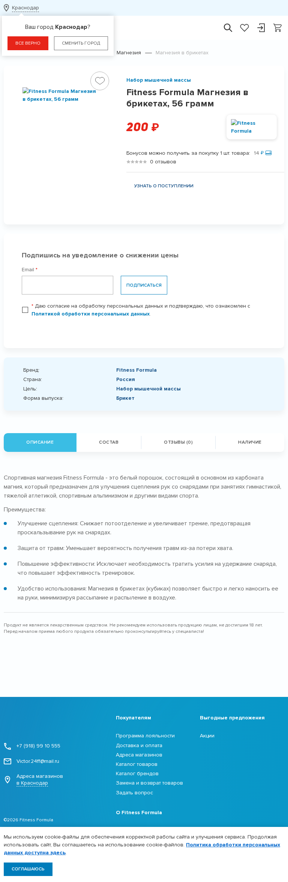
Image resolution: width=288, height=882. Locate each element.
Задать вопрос (134, 792)
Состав (108, 442)
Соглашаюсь (28, 869)
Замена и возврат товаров (149, 783)
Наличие (250, 442)
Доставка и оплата (139, 745)
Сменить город (81, 43)
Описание (40, 442)
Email (30, 269)
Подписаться (144, 285)
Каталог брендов (137, 773)
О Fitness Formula (139, 812)
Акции (207, 736)
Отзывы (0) (178, 442)
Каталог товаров (137, 764)
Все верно (27, 43)
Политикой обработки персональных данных (91, 314)
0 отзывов (163, 161)
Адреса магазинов (39, 779)
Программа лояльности (145, 736)
